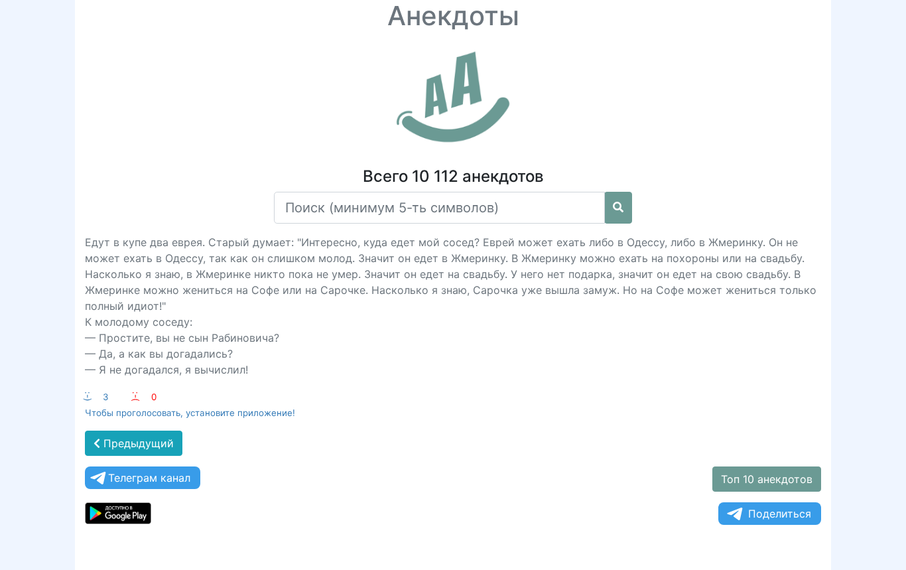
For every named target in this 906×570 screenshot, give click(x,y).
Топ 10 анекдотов (766, 479)
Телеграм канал (149, 477)
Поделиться (779, 513)
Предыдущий (137, 443)
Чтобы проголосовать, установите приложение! (190, 412)
